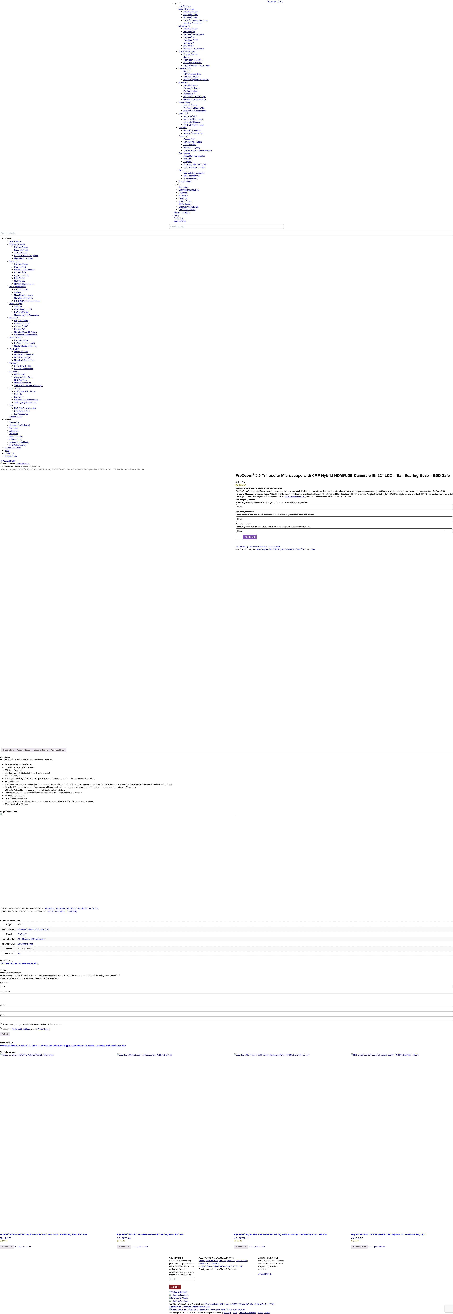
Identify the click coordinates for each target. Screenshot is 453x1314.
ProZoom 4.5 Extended (193, 34)
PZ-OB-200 (93, 908)
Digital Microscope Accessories (196, 65)
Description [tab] (8, 750)
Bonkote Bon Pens (192, 130)
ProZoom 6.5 (189, 37)
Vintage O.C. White (182, 212)
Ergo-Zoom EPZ (190, 40)
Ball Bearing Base (25, 943)
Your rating (4, 982)
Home (2, 469)
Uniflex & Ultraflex (191, 76)
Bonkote (183, 127)
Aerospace (183, 195)
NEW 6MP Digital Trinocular (39, 469)
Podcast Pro (189, 93)
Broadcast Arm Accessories (195, 99)
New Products (185, 6)
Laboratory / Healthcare (188, 206)
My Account (272, 1)
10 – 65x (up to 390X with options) (32, 939)
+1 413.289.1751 (22, 463)
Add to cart (250, 537)
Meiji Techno (188, 45)
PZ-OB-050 (60, 908)
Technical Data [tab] (57, 750)
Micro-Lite (183, 113)
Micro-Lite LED (190, 116)
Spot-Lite (187, 71)
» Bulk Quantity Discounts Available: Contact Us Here (258, 546)
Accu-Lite (183, 136)
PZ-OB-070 (71, 908)
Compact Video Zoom (192, 141)
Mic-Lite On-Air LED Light (194, 96)
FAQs (176, 215)
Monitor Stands (185, 102)
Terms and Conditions (21, 1029)
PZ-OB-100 (82, 908)
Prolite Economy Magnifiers (195, 20)
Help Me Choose (190, 11)
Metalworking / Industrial (189, 189)
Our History (214, 1263)
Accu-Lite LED (190, 17)
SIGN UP (175, 1287)
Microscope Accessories (193, 48)
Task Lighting (184, 153)
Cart (280, 1)
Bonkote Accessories (193, 133)
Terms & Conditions (247, 1312)
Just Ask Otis (241, 1260)
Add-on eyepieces (243, 524)
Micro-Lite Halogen (191, 122)
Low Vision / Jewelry (187, 209)
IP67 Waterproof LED (192, 74)
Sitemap (227, 1312)
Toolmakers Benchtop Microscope (197, 150)
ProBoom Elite (190, 91)
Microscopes (184, 25)
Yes (19, 953)
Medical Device (185, 201)
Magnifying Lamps (186, 9)
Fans (181, 170)
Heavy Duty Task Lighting (194, 156)
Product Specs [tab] (23, 750)
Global (312, 549)
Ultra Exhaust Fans (191, 175)
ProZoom (22, 934)
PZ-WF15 (52, 911)
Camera (186, 57)
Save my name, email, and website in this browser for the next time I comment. (32, 1024)
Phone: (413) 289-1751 (208, 1260)
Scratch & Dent (185, 181)
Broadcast (183, 82)
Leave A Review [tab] (41, 750)
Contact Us (178, 218)
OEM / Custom (185, 204)
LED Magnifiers (189, 144)
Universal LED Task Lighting (195, 164)
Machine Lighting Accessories (196, 79)
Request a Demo (219, 1266)
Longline (187, 161)
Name (3, 1005)
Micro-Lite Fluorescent (193, 119)
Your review (5, 992)
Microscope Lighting (191, 147)
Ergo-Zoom (188, 42)
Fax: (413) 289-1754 (227, 1260)
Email (2, 1015)
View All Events (264, 1273)
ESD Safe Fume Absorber (194, 172)
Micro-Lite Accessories (193, 124)
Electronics (183, 187)
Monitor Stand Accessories (194, 110)
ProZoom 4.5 (189, 31)
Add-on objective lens (245, 511)
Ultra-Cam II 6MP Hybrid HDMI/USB (33, 929)
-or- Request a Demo (22, 1246)
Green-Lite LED (190, 14)
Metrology (183, 198)
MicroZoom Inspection (192, 62)
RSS (235, 1312)
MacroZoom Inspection (193, 59)
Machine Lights (185, 68)
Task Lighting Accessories (194, 167)
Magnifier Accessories (192, 23)
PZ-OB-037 (49, 908)
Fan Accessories (190, 178)
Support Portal (180, 221)
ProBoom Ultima (191, 88)
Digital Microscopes (187, 51)
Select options (359, 1246)
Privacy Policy (43, 1029)
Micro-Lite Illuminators (294, 496)
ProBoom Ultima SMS (193, 107)
